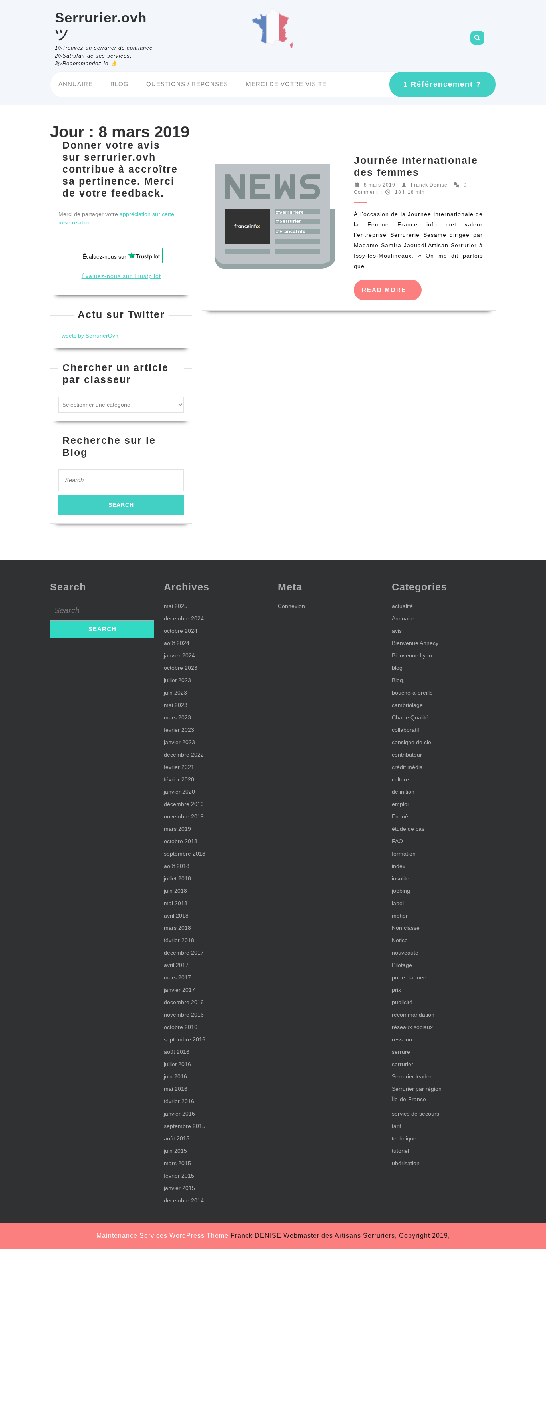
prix (396, 990)
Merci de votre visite (286, 84)
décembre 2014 (184, 1200)
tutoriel (400, 1151)
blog (397, 668)
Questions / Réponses (187, 84)
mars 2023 (177, 717)
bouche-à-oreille (412, 692)
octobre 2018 (180, 841)
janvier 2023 (179, 742)
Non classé (406, 928)
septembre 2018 (184, 853)
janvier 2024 (179, 655)
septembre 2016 (184, 1039)
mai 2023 (175, 705)
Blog (119, 84)
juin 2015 (175, 1151)
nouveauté (405, 952)
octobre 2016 (180, 1027)
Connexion (291, 606)
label (398, 903)
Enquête (402, 816)
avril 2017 (176, 965)
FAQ (397, 841)
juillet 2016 (177, 1064)
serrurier (402, 1064)
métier (400, 915)
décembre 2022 (184, 754)
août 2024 (176, 643)
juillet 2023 (177, 680)
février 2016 (179, 1101)
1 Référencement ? (442, 84)
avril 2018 (176, 915)
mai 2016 (175, 1089)
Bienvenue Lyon (412, 655)
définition (403, 791)
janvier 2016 (179, 1113)
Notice (400, 940)
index (398, 866)
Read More (392, 293)
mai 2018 (175, 903)
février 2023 (179, 730)
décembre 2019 (184, 804)
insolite (400, 878)
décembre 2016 (184, 1002)
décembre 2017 (184, 952)
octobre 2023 (180, 668)
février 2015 (179, 1175)
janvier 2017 (179, 990)
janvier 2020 (179, 791)
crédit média (407, 767)
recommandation (413, 1014)
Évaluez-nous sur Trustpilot (121, 276)
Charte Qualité (410, 717)
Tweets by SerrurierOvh (88, 335)
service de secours (415, 1113)
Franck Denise (429, 185)
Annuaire (75, 84)
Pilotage (402, 965)
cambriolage (407, 705)
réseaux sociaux (412, 1027)
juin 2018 (175, 891)
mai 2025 (175, 606)
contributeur (407, 754)
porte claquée (409, 977)
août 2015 (176, 1138)
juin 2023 (175, 692)
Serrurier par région (417, 1089)
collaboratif (405, 730)
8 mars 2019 (379, 185)
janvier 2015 (179, 1188)
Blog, (398, 680)
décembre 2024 (184, 618)
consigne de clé (411, 742)
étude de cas (408, 829)
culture (400, 779)
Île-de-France (409, 1099)
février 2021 (179, 767)
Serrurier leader (412, 1076)
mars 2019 (177, 829)
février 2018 (179, 940)
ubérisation (406, 1163)
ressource (404, 1039)
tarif (396, 1126)
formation (404, 853)
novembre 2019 (184, 816)
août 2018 (176, 866)
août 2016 (176, 1052)
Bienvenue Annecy (415, 643)
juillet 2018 (177, 878)
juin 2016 (175, 1076)
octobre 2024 (180, 631)
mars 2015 (177, 1163)
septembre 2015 (184, 1126)
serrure (401, 1052)
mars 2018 (177, 928)
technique (404, 1138)
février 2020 (179, 779)
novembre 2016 (184, 1014)
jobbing (401, 891)
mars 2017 (177, 977)
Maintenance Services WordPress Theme (162, 1235)
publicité (402, 1002)
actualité (402, 606)
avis (397, 631)
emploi (400, 804)
